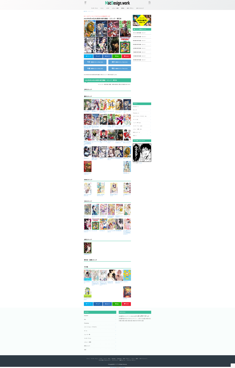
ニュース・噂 (136, 122)
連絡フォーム (122, 360)
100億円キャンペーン (124, 316)
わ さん (140, 162)
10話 (120, 320)
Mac (135, 109)
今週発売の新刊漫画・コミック (139, 52)
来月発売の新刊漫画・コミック (139, 59)
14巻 (146, 318)
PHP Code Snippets (113, 367)
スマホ (107, 8)
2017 (139, 318)
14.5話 (143, 318)
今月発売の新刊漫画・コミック (139, 56)
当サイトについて (140, 8)
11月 (148, 316)
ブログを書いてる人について (104, 360)
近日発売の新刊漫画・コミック (139, 48)
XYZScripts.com (122, 367)
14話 (133, 320)
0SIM (139, 320)
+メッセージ (141, 316)
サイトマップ (115, 360)
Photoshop (136, 113)
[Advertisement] (142, 82)
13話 (128, 320)
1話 (131, 320)
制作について (136, 132)
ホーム (88, 358)
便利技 (122, 8)
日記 (134, 135)
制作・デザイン (130, 8)
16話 (137, 318)
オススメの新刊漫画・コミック (139, 32)
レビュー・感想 (115, 8)
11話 (142, 320)
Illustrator (135, 106)
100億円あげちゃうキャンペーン (128, 318)
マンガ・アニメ (94, 8)
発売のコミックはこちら (95, 62)
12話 (125, 320)
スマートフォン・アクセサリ (139, 116)
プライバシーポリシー (131, 360)
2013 (132, 316)
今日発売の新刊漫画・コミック (139, 36)
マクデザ (116, 364)
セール (102, 8)
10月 (135, 316)
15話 (123, 320)
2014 (136, 320)
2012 (149, 318)
